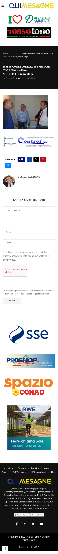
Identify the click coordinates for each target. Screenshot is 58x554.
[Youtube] (41, 524)
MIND (36, 547)
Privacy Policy (22, 515)
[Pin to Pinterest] (43, 159)
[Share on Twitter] (36, 159)
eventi (47, 468)
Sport (5, 472)
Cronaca (22, 468)
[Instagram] (25, 524)
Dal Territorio (19, 472)
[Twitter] (33, 524)
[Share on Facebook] (29, 159)
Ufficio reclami (38, 472)
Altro (53, 472)
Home (5, 53)
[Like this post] (22, 159)
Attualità (8, 468)
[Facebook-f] (17, 524)
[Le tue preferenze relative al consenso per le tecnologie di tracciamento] (5, 549)
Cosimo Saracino (13, 78)
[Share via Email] (8, 165)
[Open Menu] (2, 5)
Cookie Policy (37, 515)
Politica (35, 468)
